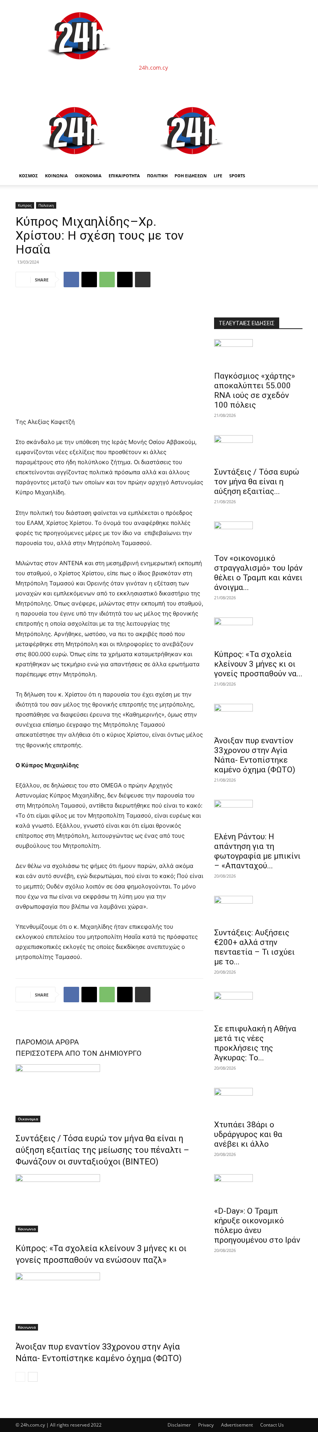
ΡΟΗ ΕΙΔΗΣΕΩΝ (191, 175)
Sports (237, 175)
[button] (293, 104)
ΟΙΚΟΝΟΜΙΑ (88, 175)
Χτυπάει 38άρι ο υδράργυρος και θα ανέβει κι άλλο (248, 1134)
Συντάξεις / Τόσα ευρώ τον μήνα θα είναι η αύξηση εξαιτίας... (256, 481)
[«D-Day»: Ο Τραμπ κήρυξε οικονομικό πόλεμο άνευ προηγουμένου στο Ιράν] (258, 1187)
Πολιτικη (46, 205)
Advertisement (237, 1425)
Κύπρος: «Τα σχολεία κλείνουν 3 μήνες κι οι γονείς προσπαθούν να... (258, 664)
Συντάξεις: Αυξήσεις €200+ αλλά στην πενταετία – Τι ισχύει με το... (254, 947)
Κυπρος (25, 205)
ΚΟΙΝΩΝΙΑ (56, 175)
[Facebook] (71, 279)
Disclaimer (179, 1425)
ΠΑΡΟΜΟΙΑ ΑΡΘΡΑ (47, 1042)
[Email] (125, 279)
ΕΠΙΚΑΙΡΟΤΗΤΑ (124, 175)
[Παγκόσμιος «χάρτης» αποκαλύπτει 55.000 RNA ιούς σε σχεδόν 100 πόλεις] (258, 352)
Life (218, 175)
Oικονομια (28, 1119)
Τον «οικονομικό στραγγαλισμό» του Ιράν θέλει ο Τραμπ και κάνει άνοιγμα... (258, 573)
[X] (89, 279)
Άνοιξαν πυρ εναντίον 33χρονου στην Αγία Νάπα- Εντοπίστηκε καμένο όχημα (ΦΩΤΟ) (254, 755)
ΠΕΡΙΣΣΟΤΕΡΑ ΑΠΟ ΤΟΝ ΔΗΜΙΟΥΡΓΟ (79, 1053)
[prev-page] (20, 1377)
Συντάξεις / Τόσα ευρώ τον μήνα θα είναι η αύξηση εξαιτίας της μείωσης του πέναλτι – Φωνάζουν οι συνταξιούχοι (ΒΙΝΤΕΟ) (102, 1150)
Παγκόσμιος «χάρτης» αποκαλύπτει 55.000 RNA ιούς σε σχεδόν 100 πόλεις (254, 390)
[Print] (142, 279)
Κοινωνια (27, 1228)
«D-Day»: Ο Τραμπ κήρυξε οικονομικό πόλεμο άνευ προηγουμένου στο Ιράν (257, 1225)
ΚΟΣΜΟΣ (28, 175)
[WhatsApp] (107, 279)
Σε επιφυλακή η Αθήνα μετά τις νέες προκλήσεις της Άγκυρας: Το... (255, 1043)
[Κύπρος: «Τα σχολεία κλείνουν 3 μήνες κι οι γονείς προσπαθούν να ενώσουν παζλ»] (109, 1203)
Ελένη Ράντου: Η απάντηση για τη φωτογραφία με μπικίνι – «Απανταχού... (257, 851)
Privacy (206, 1425)
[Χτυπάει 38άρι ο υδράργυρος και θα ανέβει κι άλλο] (258, 1101)
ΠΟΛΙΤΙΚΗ (157, 175)
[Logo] (74, 162)
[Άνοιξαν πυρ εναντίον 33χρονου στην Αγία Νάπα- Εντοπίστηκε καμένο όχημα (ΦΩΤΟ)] (109, 1302)
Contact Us (272, 1425)
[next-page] (33, 1377)
